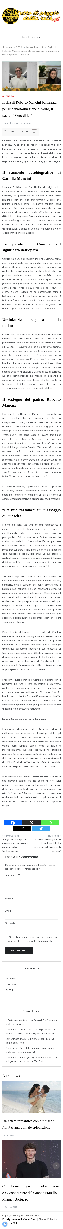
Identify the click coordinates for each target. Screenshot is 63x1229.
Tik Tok (9, 990)
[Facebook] (13, 822)
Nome (9, 898)
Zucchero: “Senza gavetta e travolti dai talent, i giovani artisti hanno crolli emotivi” (47, 845)
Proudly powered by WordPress (19, 1219)
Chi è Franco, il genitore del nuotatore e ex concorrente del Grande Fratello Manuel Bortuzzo (30, 1192)
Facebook (11, 984)
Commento (12, 875)
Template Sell (9, 1223)
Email (9, 910)
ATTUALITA (8, 96)
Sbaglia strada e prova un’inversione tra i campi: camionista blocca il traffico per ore (15, 845)
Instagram (11, 977)
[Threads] (22, 828)
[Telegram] (41, 828)
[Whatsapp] (50, 822)
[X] (31, 822)
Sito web (10, 923)
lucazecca (27, 123)
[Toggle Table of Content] (32, 131)
